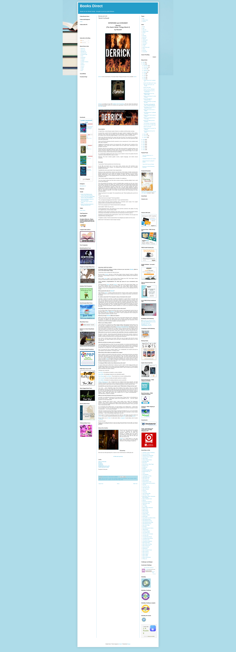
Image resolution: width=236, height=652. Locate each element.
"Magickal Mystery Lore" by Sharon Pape (149, 94)
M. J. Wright (144, 506)
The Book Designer (146, 530)
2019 (144, 63)
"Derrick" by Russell (147, 126)
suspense (109, 479)
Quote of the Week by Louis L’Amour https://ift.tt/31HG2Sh (87, 195)
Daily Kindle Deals (145, 477)
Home (118, 483)
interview (131, 478)
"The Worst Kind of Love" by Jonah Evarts (149, 91)
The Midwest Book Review (147, 538)
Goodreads (100, 464)
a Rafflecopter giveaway (118, 456)
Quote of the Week (147, 87)
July (145, 73)
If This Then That (145, 486)
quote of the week (145, 47)
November (146, 67)
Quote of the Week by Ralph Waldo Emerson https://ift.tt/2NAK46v (88, 197)
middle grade (145, 39)
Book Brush (144, 462)
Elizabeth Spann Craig (146, 481)
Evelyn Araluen (89, 138)
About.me (83, 48)
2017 (144, 141)
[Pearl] (83, 164)
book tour (103, 478)
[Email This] (120, 477)
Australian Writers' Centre (147, 456)
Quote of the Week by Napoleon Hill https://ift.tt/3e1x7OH (87, 205)
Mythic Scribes (145, 510)
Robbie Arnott (89, 170)
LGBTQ (135, 478)
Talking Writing (145, 529)
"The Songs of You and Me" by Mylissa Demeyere (149, 107)
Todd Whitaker (89, 128)
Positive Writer (145, 513)
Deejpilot (120, 643)
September (146, 70)
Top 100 (144, 21)
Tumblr (82, 67)
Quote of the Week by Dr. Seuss (150, 83)
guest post (144, 37)
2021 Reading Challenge (149, 567)
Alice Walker (101, 380)
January (145, 137)
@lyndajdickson (83, 185)
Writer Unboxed (145, 551)
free (143, 34)
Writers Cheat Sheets (146, 557)
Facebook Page (84, 54)
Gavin (105, 278)
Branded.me (83, 51)
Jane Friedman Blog (146, 493)
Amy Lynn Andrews (146, 453)
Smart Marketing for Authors (147, 528)
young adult (144, 51)
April (145, 78)
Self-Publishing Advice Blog (147, 522)
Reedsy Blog (144, 516)
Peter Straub (101, 376)
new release (144, 42)
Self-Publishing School (146, 523)
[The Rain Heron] (83, 175)
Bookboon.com (145, 465)
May (145, 77)
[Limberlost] (83, 153)
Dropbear (87, 136)
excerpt (109, 478)
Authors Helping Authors (147, 459)
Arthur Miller (101, 374)
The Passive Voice (146, 539)
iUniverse (144, 490)
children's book (145, 31)
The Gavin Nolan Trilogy (116, 479)
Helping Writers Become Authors (148, 483)
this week (144, 50)
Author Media (145, 458)
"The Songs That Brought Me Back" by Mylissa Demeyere (149, 105)
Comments (83, 42)
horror (129, 478)
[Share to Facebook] (124, 477)
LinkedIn (82, 60)
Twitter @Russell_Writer (103, 467)
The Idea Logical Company (147, 533)
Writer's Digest (145, 554)
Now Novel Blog (145, 512)
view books (154, 573)
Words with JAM (145, 547)
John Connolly (101, 378)
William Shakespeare (103, 381)
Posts (82, 40)
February (146, 135)
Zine (82, 70)
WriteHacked (144, 548)
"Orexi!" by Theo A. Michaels (149, 89)
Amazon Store (145, 20)
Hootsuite (144, 484)
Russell (103, 479)
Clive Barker (108, 376)
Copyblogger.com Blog (146, 475)
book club (144, 29)
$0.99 (143, 26)
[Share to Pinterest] (125, 477)
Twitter (109, 417)
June (145, 75)
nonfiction (144, 44)
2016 (144, 142)
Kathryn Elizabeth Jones (147, 498)
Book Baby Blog (145, 461)
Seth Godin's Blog (145, 525)
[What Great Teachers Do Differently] (83, 132)
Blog (143, 18)
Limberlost (87, 146)
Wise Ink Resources (146, 545)
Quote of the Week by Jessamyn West (148, 99)
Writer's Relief (145, 555)
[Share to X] (123, 477)
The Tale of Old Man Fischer (122, 326)
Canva (143, 472)
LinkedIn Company (84, 61)
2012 (144, 149)
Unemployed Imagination (147, 541)
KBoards (144, 500)
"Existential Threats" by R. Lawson (149, 158)
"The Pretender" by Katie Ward (149, 123)
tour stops (100, 106)
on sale (143, 45)
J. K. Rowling (146, 630)
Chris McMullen (145, 474)
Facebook (100, 419)
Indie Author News (146, 487)
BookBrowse (144, 467)
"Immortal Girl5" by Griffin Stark (150, 124)
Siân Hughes (89, 158)
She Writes (144, 526)
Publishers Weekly (146, 514)
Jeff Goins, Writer (145, 494)
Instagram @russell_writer (104, 466)
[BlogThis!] (121, 477)
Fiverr (82, 55)
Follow (81, 21)
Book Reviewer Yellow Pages (148, 464)
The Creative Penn (146, 532)
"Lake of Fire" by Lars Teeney (148, 164)
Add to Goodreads (102, 461)
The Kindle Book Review (147, 536)
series (106, 479)
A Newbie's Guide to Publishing (148, 452)
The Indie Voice (145, 535)
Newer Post (101, 483)
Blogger (128, 643)
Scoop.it (82, 66)
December (146, 65)
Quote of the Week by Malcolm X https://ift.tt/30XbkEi (87, 200)
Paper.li (82, 63)
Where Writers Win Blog (147, 544)
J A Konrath (144, 491)
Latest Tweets (82, 210)
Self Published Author (146, 519)
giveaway (115, 478)
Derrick (99, 103)
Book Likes (83, 49)
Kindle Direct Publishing (147, 501)
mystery (100, 479)
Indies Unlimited (145, 489)
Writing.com (144, 558)
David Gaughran (145, 480)
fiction (113, 478)
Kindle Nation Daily (146, 503)
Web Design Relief (146, 542)
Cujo (107, 358)
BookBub (144, 468)
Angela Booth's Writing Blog (147, 455)
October (145, 68)
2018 (144, 139)
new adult (144, 41)
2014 (144, 146)
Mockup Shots (145, 509)
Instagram (123, 417)
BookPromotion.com (146, 471)
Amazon (100, 462)
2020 (144, 62)
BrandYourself (83, 52)
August (145, 72)
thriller (122, 479)
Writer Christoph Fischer (147, 549)
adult (143, 28)
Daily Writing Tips (145, 478)
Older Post (135, 483)
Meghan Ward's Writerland (147, 507)
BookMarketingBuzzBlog (147, 470)
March (145, 134)
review (143, 48)
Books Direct (91, 6)
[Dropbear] (83, 143)
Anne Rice (100, 372)
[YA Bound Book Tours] (86, 436)
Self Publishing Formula (147, 520)
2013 (144, 147)
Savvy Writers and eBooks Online (148, 517)
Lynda (146, 569)
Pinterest (82, 64)
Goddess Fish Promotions (118, 103)
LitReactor (144, 504)
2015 (144, 144)
